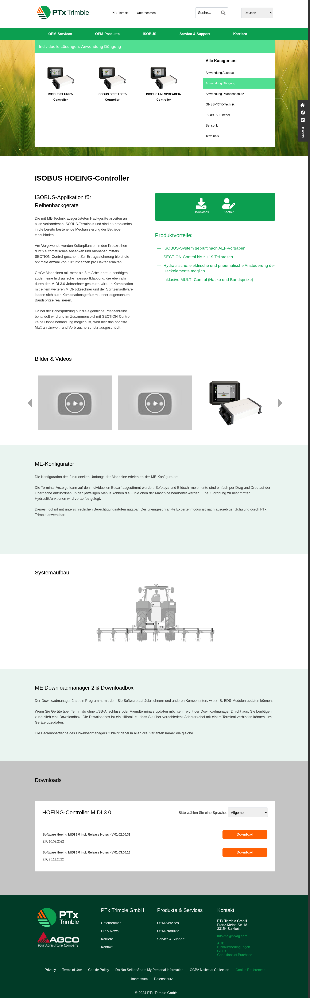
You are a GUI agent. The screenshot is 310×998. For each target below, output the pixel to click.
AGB (220, 943)
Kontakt (106, 947)
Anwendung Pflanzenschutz (225, 94)
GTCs (221, 951)
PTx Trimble (120, 13)
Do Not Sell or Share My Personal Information (149, 970)
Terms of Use (72, 970)
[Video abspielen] (75, 402)
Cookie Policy (98, 970)
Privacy (50, 970)
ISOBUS (149, 34)
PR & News (110, 931)
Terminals (212, 136)
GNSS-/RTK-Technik (220, 104)
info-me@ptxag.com (232, 936)
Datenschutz (163, 979)
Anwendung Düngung (220, 83)
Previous (29, 403)
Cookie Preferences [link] (250, 970)
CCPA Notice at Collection (209, 970)
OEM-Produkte (107, 34)
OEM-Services (60, 34)
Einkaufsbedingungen (233, 947)
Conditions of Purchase (234, 955)
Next (280, 403)
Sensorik (212, 125)
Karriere (240, 34)
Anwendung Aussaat (220, 72)
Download (245, 834)
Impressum (139, 979)
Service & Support (194, 34)
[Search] (223, 13)
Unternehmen (146, 13)
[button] (74, 402)
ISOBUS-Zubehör (218, 115)
